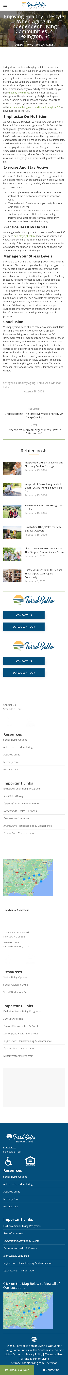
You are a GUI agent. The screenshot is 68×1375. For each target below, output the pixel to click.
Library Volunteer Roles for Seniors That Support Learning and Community (43, 573)
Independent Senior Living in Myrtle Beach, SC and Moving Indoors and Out (43, 487)
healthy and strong (19, 92)
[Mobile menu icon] (5, 5)
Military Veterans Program (18, 1055)
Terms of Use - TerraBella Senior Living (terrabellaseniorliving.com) (37, 1359)
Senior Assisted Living (15, 984)
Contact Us (9, 704)
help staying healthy (24, 236)
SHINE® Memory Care (16, 992)
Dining (13, 796)
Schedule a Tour (12, 709)
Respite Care (10, 769)
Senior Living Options (15, 739)
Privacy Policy (34, 1354)
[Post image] (14, 469)
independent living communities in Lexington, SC (34, 107)
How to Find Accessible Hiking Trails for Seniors (44, 507)
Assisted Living (11, 754)
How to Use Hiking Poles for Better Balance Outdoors (43, 528)
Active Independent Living (18, 747)
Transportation (19, 833)
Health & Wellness (20, 1033)
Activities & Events (21, 803)
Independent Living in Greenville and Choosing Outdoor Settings (44, 464)
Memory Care (11, 762)
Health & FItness (20, 810)
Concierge (16, 818)
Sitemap (52, 1363)
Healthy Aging (26, 383)
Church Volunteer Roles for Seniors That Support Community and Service (45, 550)
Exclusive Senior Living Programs (22, 788)
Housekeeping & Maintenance (27, 825)
